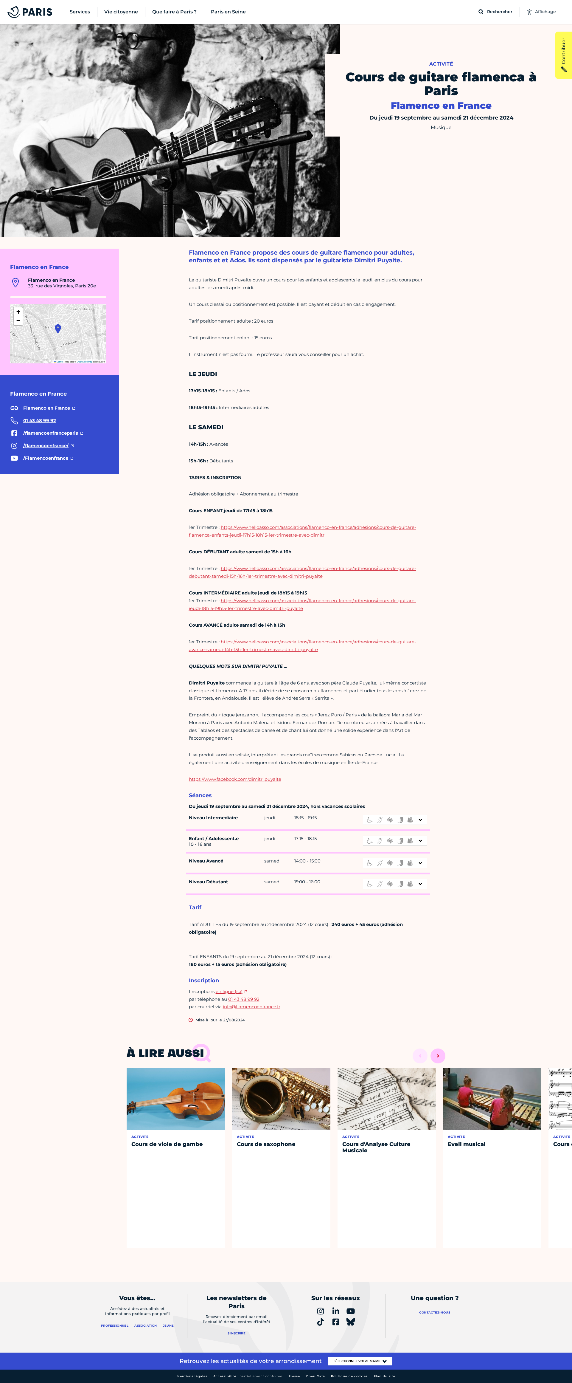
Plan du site (384, 1376)
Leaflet (59, 361)
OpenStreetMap (84, 361)
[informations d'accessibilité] (395, 820)
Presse (294, 1376)
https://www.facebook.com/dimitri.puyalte (235, 779)
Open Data (315, 1376)
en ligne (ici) (229, 991)
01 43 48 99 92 (243, 999)
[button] (58, 329)
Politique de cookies (349, 1376)
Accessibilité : (247, 1376)
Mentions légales (192, 1376)
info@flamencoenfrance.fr (251, 1006)
